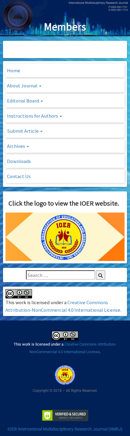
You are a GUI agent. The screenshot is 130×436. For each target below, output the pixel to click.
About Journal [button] (22, 85)
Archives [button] (16, 146)
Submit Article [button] (23, 131)
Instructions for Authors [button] (33, 115)
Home (13, 70)
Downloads (19, 161)
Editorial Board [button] (23, 100)
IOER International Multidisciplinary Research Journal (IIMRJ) (65, 429)
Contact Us (19, 176)
